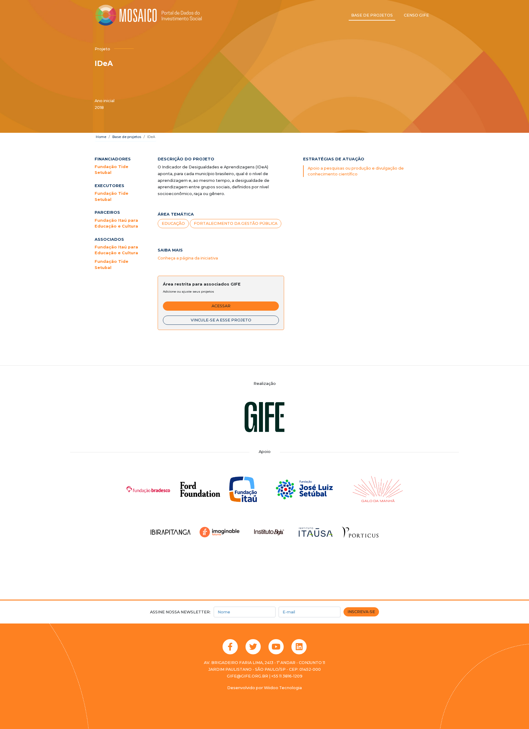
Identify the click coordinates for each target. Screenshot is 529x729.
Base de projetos (372, 15)
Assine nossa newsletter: (180, 612)
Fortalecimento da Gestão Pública (235, 223)
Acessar (221, 306)
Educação (173, 223)
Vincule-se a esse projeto (221, 320)
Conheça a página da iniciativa (188, 258)
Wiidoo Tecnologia (283, 687)
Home (101, 137)
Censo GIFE (416, 15)
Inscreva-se (361, 611)
